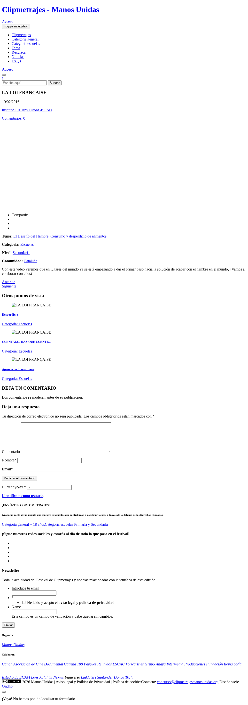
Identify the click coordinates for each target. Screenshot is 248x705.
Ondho (7, 686)
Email (7, 469)
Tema (16, 48)
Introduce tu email (25, 588)
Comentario (11, 452)
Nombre (9, 460)
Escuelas (27, 244)
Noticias (18, 57)
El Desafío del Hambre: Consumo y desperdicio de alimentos (60, 236)
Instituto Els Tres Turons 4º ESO (27, 110)
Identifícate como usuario (22, 496)
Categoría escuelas (26, 43)
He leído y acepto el (71, 602)
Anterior (8, 282)
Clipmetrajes (21, 35)
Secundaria (21, 253)
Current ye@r (14, 487)
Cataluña (30, 261)
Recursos (19, 52)
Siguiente (9, 286)
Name (16, 607)
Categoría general (25, 39)
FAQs (16, 61)
